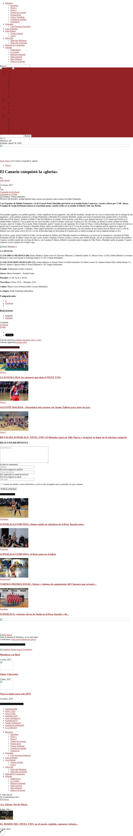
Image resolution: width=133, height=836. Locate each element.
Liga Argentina (11, 29)
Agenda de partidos (18, 19)
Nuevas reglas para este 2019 (15, 693)
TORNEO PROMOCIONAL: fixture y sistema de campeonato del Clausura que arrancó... (48, 584)
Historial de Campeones (15, 45)
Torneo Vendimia (17, 17)
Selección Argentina (18, 43)
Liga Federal (10, 31)
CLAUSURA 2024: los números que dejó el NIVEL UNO (30, 377)
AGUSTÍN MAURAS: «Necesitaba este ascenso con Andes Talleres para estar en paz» (45, 407)
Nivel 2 (13, 10)
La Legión (14, 52)
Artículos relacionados (10, 347)
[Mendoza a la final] (16, 649)
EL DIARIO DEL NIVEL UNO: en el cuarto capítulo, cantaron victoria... (39, 824)
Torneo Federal (16, 33)
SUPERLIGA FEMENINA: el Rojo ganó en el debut (28, 554)
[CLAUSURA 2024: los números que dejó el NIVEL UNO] (14, 370)
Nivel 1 (13, 8)
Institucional (15, 50)
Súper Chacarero (9, 674)
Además (8, 47)
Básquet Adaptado (17, 54)
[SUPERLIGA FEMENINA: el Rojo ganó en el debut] (14, 547)
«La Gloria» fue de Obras (13, 804)
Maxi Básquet (16, 59)
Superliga (14, 5)
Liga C (13, 36)
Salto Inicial (5, 180)
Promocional (15, 15)
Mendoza (9, 3)
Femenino (9, 24)
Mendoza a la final (10, 654)
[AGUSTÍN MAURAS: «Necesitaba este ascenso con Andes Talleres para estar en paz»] (14, 400)
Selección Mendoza (18, 40)
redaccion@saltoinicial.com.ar (23, 639)
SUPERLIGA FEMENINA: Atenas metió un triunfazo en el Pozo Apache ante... (42, 524)
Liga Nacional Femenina (20, 26)
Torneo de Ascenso (18, 12)
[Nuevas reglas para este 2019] (6, 689)
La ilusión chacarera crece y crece (27, 340)
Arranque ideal (21, 342)
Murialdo (9, 318)
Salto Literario (16, 57)
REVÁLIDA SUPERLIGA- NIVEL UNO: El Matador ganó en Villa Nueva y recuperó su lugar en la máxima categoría (63, 437)
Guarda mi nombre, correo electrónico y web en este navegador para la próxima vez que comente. (43, 484)
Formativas (14, 22)
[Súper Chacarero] (6, 669)
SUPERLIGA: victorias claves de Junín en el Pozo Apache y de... (34, 614)
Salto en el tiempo (17, 61)
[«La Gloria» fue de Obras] (4, 799)
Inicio (2, 161)
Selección (9, 38)
